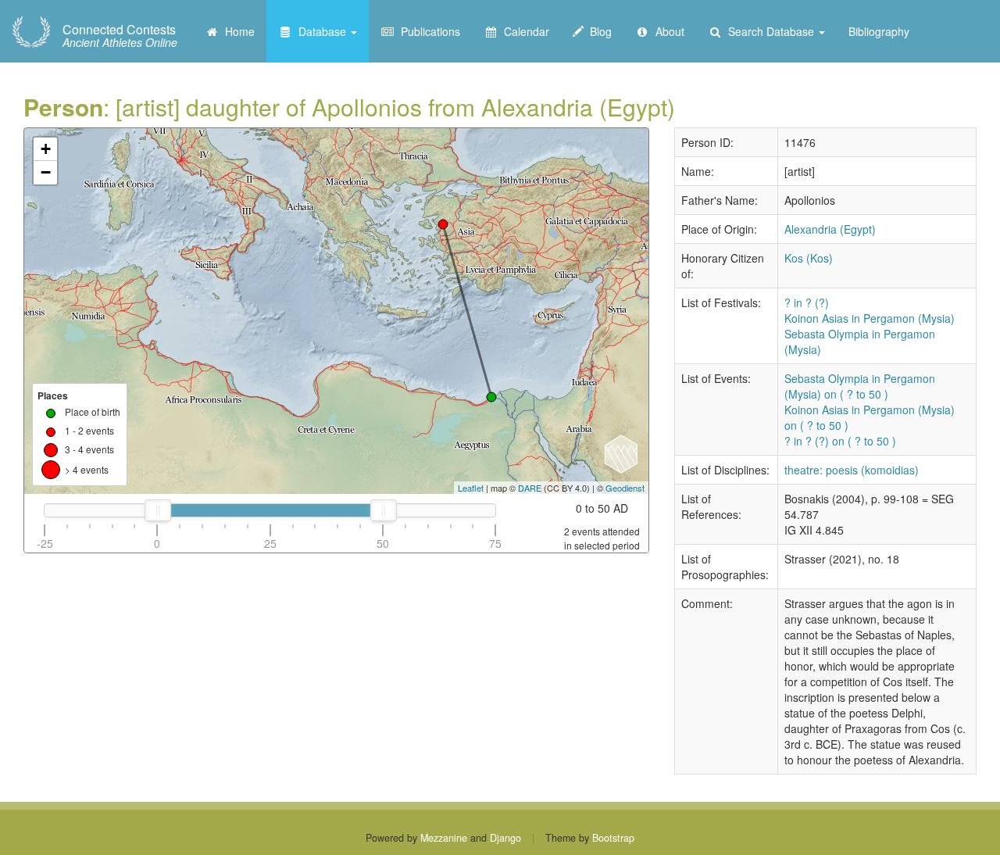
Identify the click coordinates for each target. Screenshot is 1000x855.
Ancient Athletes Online (119, 36)
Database (320, 31)
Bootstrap (613, 838)
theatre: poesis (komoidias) (851, 470)
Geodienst (625, 487)
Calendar (523, 31)
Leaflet (471, 487)
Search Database (769, 31)
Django (505, 838)
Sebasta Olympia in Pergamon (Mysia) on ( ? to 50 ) (859, 386)
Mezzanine (443, 838)
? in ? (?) (806, 302)
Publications (427, 31)
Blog (598, 31)
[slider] (157, 510)
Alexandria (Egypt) (830, 229)
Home (237, 31)
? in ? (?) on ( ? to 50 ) (840, 441)
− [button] (46, 172)
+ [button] (46, 149)
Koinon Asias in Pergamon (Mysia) (869, 318)
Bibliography (878, 31)
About (666, 31)
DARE (529, 487)
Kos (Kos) (808, 258)
